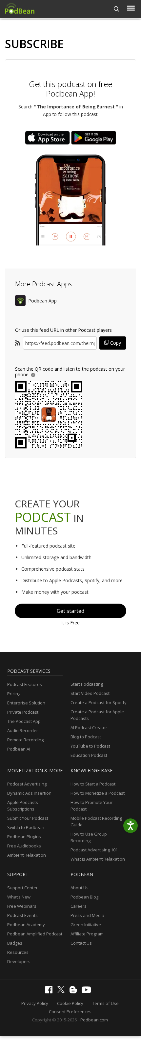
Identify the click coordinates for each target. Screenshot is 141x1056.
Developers (18, 961)
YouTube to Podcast (90, 746)
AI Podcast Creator (88, 727)
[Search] (117, 9)
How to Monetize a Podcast (97, 793)
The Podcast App (24, 721)
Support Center (22, 888)
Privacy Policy (34, 1003)
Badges (14, 943)
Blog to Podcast (85, 737)
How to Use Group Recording (88, 837)
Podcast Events (22, 915)
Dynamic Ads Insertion (29, 793)
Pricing (13, 694)
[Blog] (75, 991)
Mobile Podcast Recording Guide (96, 821)
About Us (79, 888)
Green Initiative (85, 925)
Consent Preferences (70, 1011)
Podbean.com (94, 1020)
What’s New (18, 897)
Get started (70, 610)
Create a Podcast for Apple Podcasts (97, 715)
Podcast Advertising (27, 784)
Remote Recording (25, 740)
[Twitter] (62, 991)
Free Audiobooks (24, 846)
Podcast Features (24, 684)
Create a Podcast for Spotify (98, 702)
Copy (115, 343)
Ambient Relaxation (26, 855)
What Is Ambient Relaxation (97, 859)
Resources (18, 952)
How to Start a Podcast (92, 784)
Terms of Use (105, 1003)
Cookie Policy (70, 1003)
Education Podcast (88, 755)
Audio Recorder (22, 730)
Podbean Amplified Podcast (34, 934)
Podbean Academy (26, 925)
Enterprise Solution (26, 703)
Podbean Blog (84, 897)
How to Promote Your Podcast (91, 805)
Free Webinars (21, 906)
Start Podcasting (86, 684)
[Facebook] (50, 991)
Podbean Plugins (24, 837)
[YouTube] (88, 991)
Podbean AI (18, 749)
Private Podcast (22, 712)
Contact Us (81, 943)
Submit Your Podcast (27, 818)
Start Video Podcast (90, 693)
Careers (78, 906)
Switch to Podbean (25, 827)
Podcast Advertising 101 (94, 850)
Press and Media (87, 915)
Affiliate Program (87, 934)
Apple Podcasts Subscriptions (22, 805)
